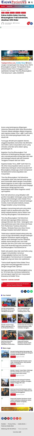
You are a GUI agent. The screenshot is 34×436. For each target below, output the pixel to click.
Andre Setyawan (8, 23)
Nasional (12, 12)
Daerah (7, 12)
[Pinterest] (8, 418)
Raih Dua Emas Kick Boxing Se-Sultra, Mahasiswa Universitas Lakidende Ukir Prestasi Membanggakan (7, 343)
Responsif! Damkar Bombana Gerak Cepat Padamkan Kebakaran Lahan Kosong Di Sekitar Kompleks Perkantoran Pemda (24, 343)
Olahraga (18, 12)
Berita (3, 12)
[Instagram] (14, 418)
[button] (29, 2)
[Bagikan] (31, 23)
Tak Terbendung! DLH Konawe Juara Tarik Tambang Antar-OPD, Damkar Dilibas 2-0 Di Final (24, 310)
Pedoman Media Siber (7, 426)
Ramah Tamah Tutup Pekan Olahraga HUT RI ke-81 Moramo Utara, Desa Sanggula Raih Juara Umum (8, 326)
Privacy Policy (12, 424)
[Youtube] (17, 418)
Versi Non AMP (17, 432)
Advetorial (4, 305)
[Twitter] (25, 291)
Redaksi (3, 424)
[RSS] (20, 418)
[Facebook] (22, 291)
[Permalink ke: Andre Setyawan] (3, 23)
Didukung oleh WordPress (8, 429)
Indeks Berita (21, 424)
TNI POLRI (23, 12)
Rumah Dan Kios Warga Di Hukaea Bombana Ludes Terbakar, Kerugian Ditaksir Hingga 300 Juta (25, 326)
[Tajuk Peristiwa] (14, 2)
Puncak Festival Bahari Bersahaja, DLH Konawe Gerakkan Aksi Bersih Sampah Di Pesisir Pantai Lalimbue (8, 310)
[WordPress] (11, 418)
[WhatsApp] (31, 291)
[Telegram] (28, 291)
